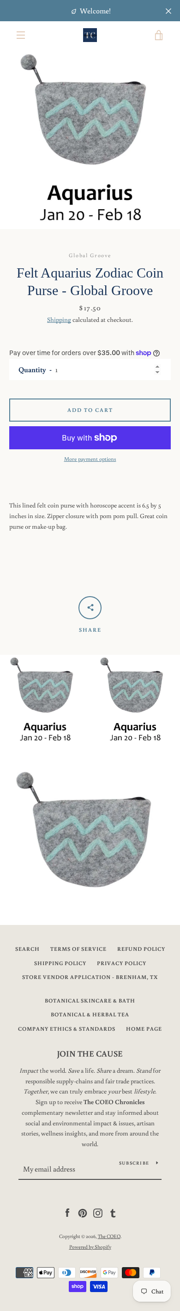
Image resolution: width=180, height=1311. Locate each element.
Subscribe (134, 1163)
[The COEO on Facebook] (67, 1212)
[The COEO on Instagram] (97, 1212)
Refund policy (141, 948)
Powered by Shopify (90, 1246)
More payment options (90, 458)
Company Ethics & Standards (66, 1028)
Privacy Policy (121, 963)
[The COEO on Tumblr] (113, 1212)
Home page (144, 1028)
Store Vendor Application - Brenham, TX (90, 976)
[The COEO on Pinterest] (82, 1212)
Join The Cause (90, 1053)
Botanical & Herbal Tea (90, 1014)
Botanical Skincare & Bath (90, 1000)
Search (27, 948)
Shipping (59, 319)
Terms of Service (78, 948)
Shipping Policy (60, 963)
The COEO (109, 1235)
